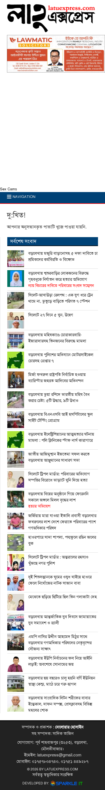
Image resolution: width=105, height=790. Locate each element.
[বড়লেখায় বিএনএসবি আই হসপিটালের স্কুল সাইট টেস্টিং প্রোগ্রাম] (15, 419)
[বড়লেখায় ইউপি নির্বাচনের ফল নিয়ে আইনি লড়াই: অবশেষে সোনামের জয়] (15, 663)
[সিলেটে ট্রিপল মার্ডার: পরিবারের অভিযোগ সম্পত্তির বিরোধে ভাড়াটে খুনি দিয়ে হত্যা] (15, 479)
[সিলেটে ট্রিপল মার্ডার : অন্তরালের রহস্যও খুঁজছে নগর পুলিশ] (15, 562)
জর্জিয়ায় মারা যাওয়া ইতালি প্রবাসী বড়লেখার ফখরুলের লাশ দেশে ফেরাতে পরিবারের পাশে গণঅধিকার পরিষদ (62, 521)
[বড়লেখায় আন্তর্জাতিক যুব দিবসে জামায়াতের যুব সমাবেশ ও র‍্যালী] (15, 622)
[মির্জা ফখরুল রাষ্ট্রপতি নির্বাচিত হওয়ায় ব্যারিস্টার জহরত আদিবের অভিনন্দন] (15, 379)
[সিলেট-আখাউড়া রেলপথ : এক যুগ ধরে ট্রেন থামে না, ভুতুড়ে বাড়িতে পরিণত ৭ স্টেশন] (15, 300)
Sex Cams (8, 189)
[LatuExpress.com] (51, 29)
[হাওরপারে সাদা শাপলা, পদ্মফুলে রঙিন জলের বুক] (15, 542)
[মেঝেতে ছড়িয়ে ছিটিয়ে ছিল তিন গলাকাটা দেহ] (15, 602)
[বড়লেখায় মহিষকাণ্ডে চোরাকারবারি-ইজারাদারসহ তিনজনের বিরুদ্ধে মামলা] (15, 340)
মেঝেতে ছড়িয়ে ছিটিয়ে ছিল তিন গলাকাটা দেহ (62, 596)
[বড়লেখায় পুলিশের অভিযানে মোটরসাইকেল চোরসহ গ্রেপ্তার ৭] (15, 360)
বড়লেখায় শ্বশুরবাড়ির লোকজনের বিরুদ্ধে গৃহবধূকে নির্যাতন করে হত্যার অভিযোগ (61, 279)
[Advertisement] (52, 131)
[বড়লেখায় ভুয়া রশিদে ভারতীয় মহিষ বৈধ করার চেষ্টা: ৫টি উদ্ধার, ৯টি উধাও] (15, 399)
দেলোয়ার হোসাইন (69, 727)
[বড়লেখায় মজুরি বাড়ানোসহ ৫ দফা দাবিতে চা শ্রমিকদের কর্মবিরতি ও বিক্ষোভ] (15, 258)
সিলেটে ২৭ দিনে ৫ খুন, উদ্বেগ (50, 314)
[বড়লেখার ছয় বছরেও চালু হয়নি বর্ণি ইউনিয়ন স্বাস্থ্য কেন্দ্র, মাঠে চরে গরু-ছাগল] (15, 683)
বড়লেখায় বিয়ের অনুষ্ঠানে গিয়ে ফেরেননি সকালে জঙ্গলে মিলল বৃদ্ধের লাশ (58, 500)
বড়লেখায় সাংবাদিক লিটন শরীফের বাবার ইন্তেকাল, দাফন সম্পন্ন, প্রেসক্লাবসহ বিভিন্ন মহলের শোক (60, 704)
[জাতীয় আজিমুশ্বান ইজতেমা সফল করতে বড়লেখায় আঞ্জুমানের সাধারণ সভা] (15, 459)
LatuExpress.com (61, 769)
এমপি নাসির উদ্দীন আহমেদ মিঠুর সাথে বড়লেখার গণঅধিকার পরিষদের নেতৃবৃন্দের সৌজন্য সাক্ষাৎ (60, 642)
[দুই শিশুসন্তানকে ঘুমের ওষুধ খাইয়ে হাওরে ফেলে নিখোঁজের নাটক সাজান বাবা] (15, 582)
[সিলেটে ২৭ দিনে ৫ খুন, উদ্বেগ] (15, 320)
